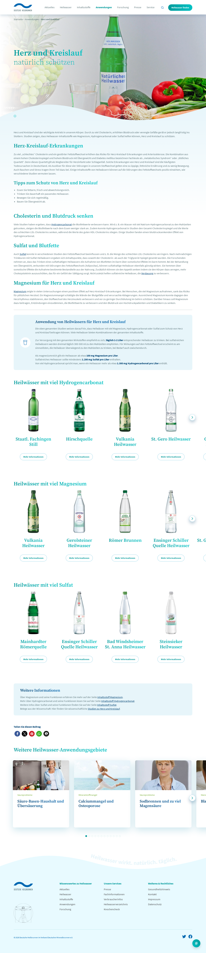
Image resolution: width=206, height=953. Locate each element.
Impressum (154, 899)
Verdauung (147, 273)
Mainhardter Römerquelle (33, 644)
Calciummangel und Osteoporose (96, 803)
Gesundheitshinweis (159, 889)
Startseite (18, 19)
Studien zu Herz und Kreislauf (104, 708)
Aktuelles (50, 7)
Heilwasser (66, 7)
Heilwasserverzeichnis (116, 904)
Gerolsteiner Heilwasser (79, 543)
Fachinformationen (114, 894)
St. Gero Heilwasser (171, 439)
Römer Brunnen (125, 540)
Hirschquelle (79, 439)
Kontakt (152, 894)
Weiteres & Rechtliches (160, 883)
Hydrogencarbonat (61, 224)
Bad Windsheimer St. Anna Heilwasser (125, 644)
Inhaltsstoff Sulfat (106, 704)
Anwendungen (104, 7)
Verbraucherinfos (113, 899)
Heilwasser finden (180, 7)
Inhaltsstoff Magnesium (110, 697)
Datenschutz (155, 904)
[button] (17, 734)
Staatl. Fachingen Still (33, 441)
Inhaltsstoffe (83, 7)
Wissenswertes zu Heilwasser (76, 883)
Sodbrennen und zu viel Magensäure (160, 803)
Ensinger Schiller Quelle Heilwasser (171, 543)
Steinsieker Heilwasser (171, 644)
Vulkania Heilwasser (125, 441)
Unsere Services (112, 883)
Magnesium (20, 291)
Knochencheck (112, 909)
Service (150, 7)
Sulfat (23, 254)
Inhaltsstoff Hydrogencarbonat (117, 701)
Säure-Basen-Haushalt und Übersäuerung (40, 803)
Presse (137, 7)
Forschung (123, 7)
